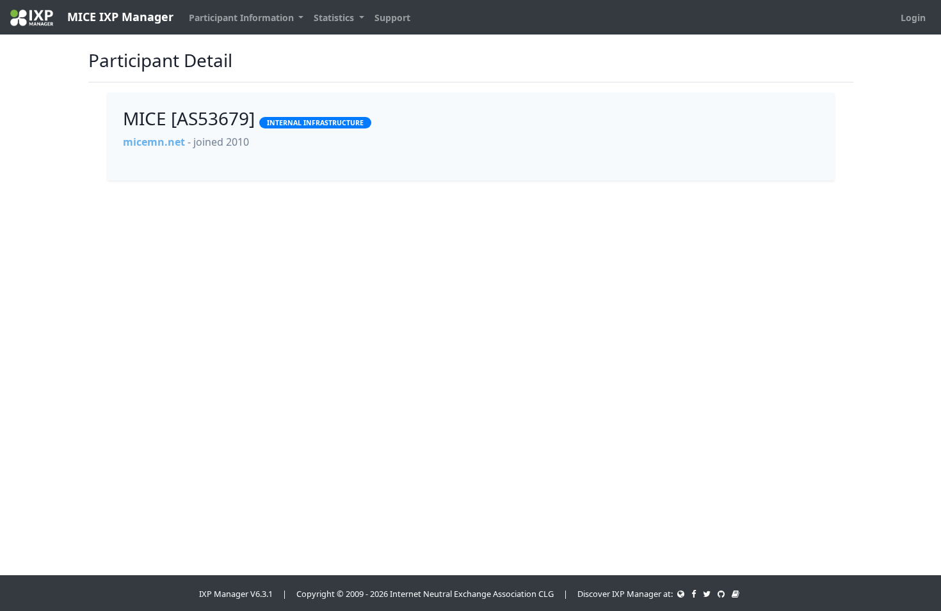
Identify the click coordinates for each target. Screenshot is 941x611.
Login (913, 18)
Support (392, 18)
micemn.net (154, 142)
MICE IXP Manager (118, 16)
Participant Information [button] (242, 18)
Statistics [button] (335, 18)
